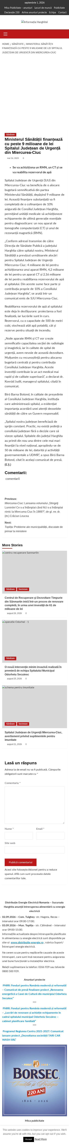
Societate (23, 589)
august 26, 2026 (14, 613)
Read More (41, 1139)
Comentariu (13, 783)
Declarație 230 (11, 12)
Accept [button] (28, 1139)
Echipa (52, 12)
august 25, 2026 (14, 679)
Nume (9, 829)
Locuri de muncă (43, 8)
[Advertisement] (34, 92)
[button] (5, 33)
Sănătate (10, 134)
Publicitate (59, 8)
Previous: (34, 507)
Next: (34, 527)
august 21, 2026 (14, 744)
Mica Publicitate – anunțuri (18, 8)
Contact (62, 12)
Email (40, 829)
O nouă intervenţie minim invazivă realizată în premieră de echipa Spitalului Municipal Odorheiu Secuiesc (33, 671)
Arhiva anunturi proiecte (34, 12)
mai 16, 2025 (13, 158)
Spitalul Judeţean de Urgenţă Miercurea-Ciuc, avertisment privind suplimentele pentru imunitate (33, 736)
